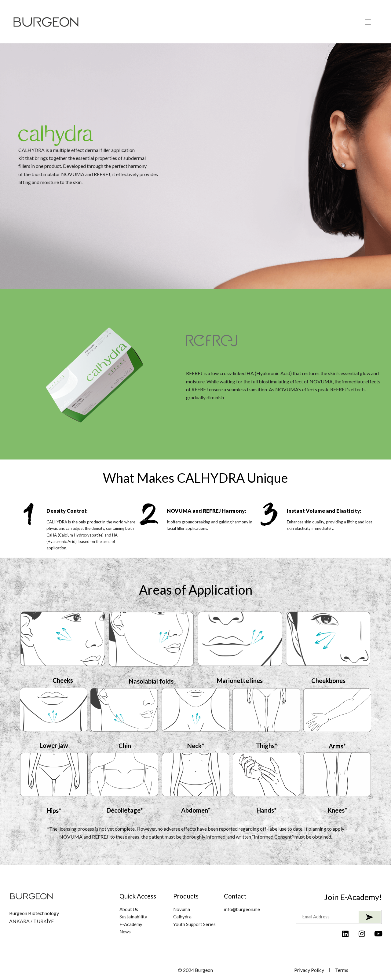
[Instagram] (361, 933)
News (125, 931)
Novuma (181, 909)
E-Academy (130, 924)
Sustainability (133, 916)
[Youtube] (378, 933)
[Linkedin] (345, 933)
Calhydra (182, 916)
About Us (128, 909)
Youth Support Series (194, 924)
